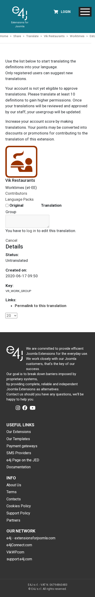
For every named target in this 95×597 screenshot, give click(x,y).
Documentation (18, 467)
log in (31, 230)
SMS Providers (18, 453)
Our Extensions (18, 432)
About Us (13, 485)
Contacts (13, 499)
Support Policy (18, 513)
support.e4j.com (19, 559)
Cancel (11, 240)
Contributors (16, 193)
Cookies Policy (18, 506)
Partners (13, 520)
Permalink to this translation (40, 305)
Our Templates (18, 439)
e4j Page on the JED (22, 460)
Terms (11, 492)
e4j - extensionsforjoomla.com (30, 538)
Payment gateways (21, 446)
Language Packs (19, 199)
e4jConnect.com (19, 545)
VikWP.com (15, 552)
